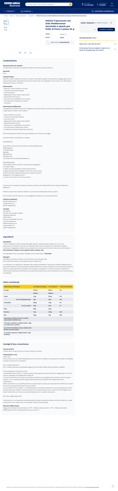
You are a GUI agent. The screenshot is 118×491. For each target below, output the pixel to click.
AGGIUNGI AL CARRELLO (106, 29)
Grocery (12, 15)
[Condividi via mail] (25, 53)
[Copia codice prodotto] (66, 34)
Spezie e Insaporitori (21, 15)
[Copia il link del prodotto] (20, 53)
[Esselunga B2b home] (12, 4)
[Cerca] (70, 4)
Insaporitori (31, 15)
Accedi (83, 23)
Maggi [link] (62, 37)
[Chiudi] (113, 486)
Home (5, 15)
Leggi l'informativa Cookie (92, 487)
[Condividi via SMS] (31, 53)
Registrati (90, 23)
